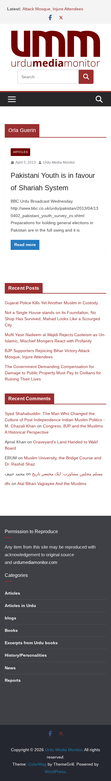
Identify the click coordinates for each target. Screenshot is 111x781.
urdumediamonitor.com (35, 562)
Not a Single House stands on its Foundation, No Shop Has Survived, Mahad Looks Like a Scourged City (52, 318)
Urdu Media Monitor (59, 162)
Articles (20, 152)
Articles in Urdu (20, 605)
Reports (13, 680)
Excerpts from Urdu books (31, 642)
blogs (10, 618)
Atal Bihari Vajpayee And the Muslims (51, 483)
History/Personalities (26, 655)
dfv (7, 483)
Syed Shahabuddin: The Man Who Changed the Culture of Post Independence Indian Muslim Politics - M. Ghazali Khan (55, 419)
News (10, 668)
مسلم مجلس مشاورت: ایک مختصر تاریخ (67, 473)
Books (11, 630)
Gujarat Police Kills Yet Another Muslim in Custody (51, 302)
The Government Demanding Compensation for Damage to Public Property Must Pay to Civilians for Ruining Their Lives (53, 372)
